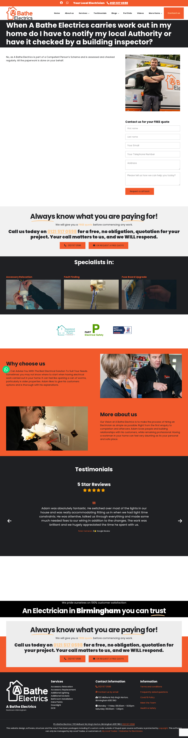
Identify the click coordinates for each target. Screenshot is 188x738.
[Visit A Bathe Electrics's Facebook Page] (61, 3)
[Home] (19, 13)
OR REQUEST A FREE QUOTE (110, 245)
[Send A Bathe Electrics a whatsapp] (67, 3)
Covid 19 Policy (147, 697)
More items (155, 15)
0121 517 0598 (119, 3)
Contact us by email (108, 692)
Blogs (115, 15)
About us (69, 13)
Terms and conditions (151, 686)
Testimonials (100, 13)
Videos (140, 13)
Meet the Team (148, 702)
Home (57, 13)
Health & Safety (148, 708)
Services (84, 15)
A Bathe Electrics (21, 707)
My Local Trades (109, 731)
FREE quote (85, 224)
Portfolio (127, 13)
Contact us (174, 13)
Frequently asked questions (154, 692)
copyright (163, 728)
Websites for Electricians (131, 731)
